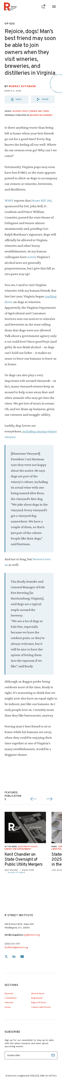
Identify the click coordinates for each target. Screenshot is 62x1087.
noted (31, 257)
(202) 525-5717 (12, 943)
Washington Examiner (41, 115)
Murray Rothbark (22, 86)
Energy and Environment (18, 849)
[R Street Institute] (10, 6)
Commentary (11, 997)
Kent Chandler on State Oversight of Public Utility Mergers (24, 859)
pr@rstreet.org (32, 934)
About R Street (37, 993)
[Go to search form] (43, 6)
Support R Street (38, 1002)
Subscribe (53, 1055)
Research (9, 993)
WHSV (9, 200)
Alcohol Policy (20, 111)
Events (8, 1007)
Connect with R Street (41, 1007)
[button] (43, 99)
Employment (36, 997)
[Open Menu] (54, 6)
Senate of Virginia (16, 872)
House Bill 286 (41, 200)
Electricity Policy (28, 847)
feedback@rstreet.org (16, 947)
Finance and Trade (39, 111)
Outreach (9, 1002)
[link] (6, 956)
